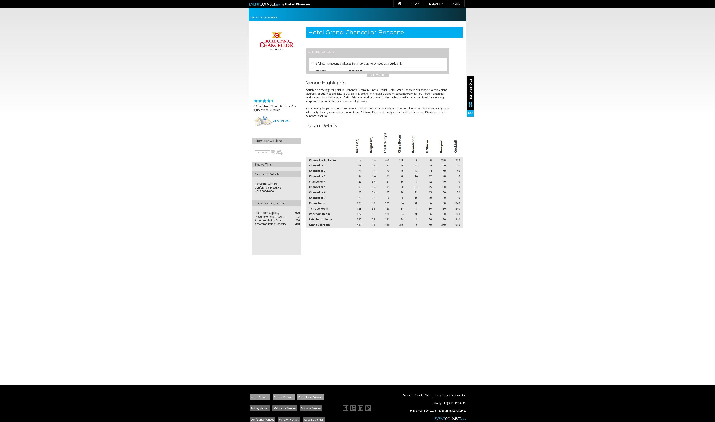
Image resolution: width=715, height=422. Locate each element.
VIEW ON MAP (281, 121)
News (428, 395)
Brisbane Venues (311, 408)
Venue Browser (260, 397)
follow (262, 152)
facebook (346, 408)
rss (368, 408)
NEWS (456, 3)
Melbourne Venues (285, 408)
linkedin (360, 408)
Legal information (454, 403)
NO (273, 152)
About (418, 395)
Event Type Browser (310, 397)
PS (279, 152)
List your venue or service (450, 395)
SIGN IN (436, 3)
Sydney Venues (260, 408)
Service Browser (283, 397)
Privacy (437, 403)
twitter (353, 408)
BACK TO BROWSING (263, 17)
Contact (407, 395)
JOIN (416, 3)
